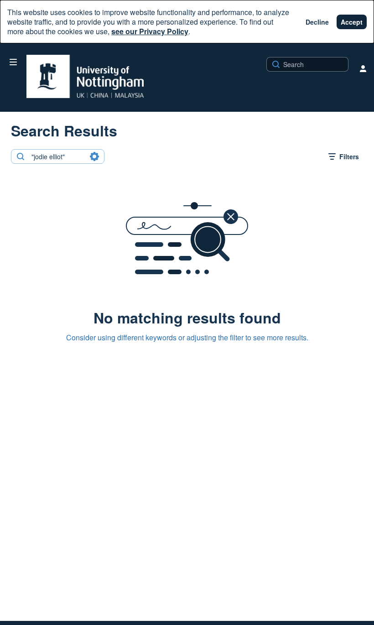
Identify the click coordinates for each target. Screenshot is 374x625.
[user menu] (363, 68)
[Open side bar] (13, 62)
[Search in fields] (94, 156)
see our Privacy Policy (149, 31)
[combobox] (57, 156)
